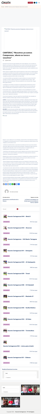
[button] (30, 3)
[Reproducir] (22, 394)
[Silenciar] (35, 394)
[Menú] (39, 2)
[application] (30, 390)
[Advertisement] (20, 16)
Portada (2, 6)
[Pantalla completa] (37, 394)
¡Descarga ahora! (6, 221)
